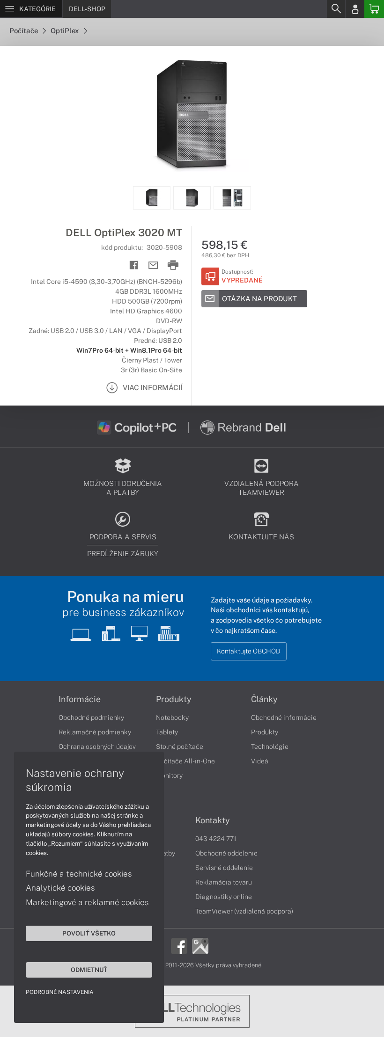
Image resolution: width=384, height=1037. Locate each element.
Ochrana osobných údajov (97, 746)
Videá (259, 761)
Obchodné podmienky (91, 717)
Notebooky (172, 717)
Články (264, 699)
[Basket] (374, 9)
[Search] (335, 9)
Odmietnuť (89, 969)
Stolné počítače (179, 746)
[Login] (355, 9)
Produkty (174, 699)
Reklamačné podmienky (95, 732)
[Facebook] (179, 945)
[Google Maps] (200, 945)
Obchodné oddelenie (226, 853)
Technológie (269, 746)
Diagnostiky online (223, 896)
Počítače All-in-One (185, 761)
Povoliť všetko (89, 933)
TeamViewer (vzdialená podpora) (244, 911)
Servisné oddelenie (224, 867)
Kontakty (212, 820)
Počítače (24, 31)
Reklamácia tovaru (223, 882)
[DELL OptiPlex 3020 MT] (192, 116)
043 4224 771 (215, 838)
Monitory (169, 775)
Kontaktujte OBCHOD (249, 651)
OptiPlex (66, 31)
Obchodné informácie (284, 717)
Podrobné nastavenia (60, 992)
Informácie (80, 699)
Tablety (167, 732)
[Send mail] (153, 265)
